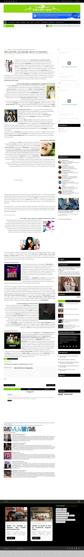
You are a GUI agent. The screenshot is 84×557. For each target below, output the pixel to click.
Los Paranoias (65, 165)
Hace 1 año (76, 301)
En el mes (69, 301)
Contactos (77, 1)
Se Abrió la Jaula (16, 452)
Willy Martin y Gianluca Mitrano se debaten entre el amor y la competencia (69, 363)
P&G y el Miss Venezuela (17, 461)
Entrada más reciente (9, 385)
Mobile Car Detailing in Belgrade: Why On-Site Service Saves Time (16, 527)
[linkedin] (70, 346)
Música (23, 22)
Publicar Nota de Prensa (67, 1)
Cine (28, 22)
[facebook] (5, 1)
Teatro (37, 22)
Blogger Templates (28, 548)
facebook (46, 389)
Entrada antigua (50, 385)
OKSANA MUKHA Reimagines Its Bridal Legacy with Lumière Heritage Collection (61, 25)
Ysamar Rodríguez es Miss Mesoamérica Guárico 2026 (68, 356)
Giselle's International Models (72, 314)
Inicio (58, 1)
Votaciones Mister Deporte (71, 309)
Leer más (10, 538)
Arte (32, 22)
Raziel (63, 185)
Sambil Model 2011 (66, 170)
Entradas (62, 128)
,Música (24, 54)
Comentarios (63, 131)
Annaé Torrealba (61, 511)
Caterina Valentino (61, 517)
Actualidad (11, 22)
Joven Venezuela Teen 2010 (71, 303)
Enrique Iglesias (60, 519)
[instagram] (16, 1)
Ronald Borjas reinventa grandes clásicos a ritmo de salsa (69, 366)
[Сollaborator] (56, 15)
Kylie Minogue (71, 519)
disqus (29, 389)
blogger (12, 389)
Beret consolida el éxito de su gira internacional (67, 370)
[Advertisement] (42, 37)
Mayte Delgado (60, 521)
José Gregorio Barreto (67, 190)
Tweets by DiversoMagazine (64, 219)
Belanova (10, 49)
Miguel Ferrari (65, 160)
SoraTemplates (12, 548)
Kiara (64, 508)
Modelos (52, 22)
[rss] (11, 1)
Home (5, 49)
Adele (72, 515)
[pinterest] (9, 1)
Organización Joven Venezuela (19, 470)
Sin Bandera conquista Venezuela (67, 359)
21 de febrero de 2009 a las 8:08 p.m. (14, 395)
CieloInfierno (65, 175)
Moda (17, 22)
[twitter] (7, 1)
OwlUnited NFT (65, 180)
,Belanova (20, 54)
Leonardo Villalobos (62, 513)
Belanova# (10, 358)
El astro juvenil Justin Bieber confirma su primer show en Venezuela (71, 321)
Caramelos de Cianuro (62, 515)
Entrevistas (59, 22)
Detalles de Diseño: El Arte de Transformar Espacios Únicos (41, 527)
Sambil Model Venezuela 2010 (19, 443)
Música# (15, 358)
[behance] (14, 1)
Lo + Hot (62, 301)
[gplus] (67, 346)
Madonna (59, 508)
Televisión (44, 22)
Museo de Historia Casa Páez (19, 434)
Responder (9, 400)
